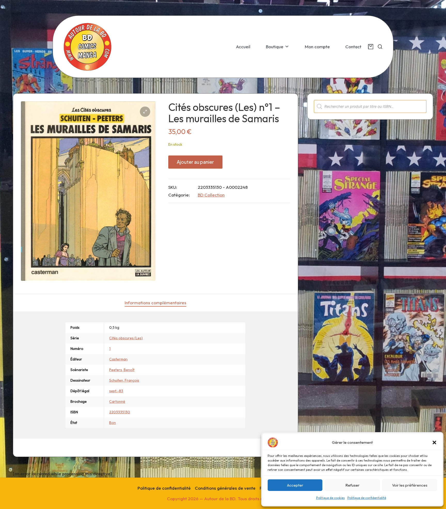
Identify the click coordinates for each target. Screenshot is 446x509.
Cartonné (117, 401)
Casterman (118, 359)
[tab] (155, 303)
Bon (112, 422)
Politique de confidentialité (366, 498)
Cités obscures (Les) (126, 338)
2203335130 (119, 412)
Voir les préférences (409, 485)
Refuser (352, 485)
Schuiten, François (124, 380)
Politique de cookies (330, 498)
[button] (434, 442)
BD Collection (211, 195)
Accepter (295, 485)
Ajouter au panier (195, 162)
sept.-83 (116, 391)
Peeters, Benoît (121, 369)
